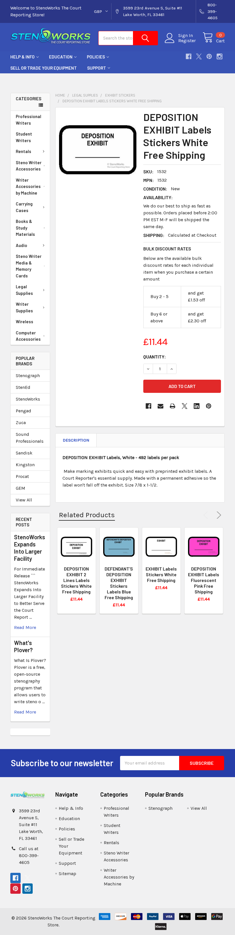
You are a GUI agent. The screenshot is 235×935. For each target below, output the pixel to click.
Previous (206, 515)
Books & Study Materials (25, 228)
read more (25, 627)
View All (24, 500)
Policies (96, 56)
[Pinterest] (209, 56)
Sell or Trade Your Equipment (43, 67)
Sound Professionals (30, 438)
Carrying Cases (24, 207)
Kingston (25, 464)
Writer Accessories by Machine (28, 186)
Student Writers (24, 137)
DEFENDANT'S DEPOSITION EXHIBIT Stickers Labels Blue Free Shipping (119, 583)
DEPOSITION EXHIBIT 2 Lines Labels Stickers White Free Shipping (76, 580)
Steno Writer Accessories (29, 166)
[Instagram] (219, 56)
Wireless (24, 321)
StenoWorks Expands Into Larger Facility (29, 548)
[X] (199, 56)
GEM (20, 488)
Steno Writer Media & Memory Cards (29, 266)
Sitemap (67, 873)
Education (61, 56)
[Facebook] (188, 56)
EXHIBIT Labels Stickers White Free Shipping (161, 574)
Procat (22, 476)
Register (187, 40)
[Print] (172, 406)
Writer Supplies (24, 307)
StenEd (23, 387)
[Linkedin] (196, 406)
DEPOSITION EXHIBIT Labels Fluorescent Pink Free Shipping (203, 580)
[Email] (160, 406)
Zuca (21, 422)
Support (96, 67)
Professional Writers (28, 120)
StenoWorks (28, 399)
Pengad (23, 410)
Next (217, 515)
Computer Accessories (28, 336)
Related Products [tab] (87, 515)
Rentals (23, 151)
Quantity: (154, 356)
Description (76, 440)
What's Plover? (23, 646)
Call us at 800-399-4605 (29, 855)
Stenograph (28, 375)
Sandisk (24, 453)
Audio (21, 245)
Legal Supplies (24, 290)
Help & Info (22, 56)
